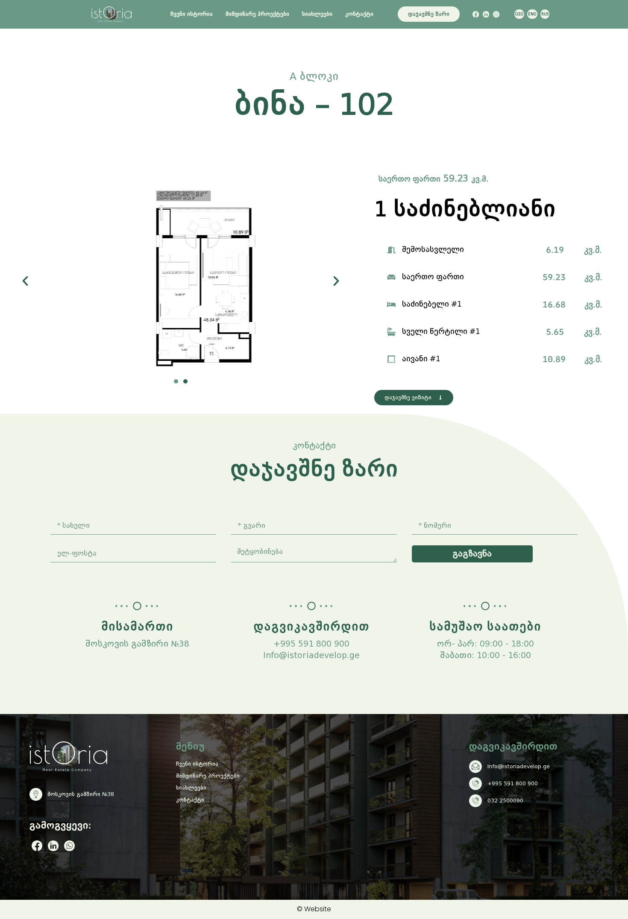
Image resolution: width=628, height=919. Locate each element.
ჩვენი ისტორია (191, 14)
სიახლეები (317, 14)
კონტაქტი (359, 14)
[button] (25, 281)
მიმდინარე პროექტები (257, 14)
